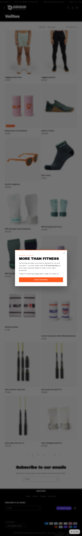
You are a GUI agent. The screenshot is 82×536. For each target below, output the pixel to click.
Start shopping (41, 280)
